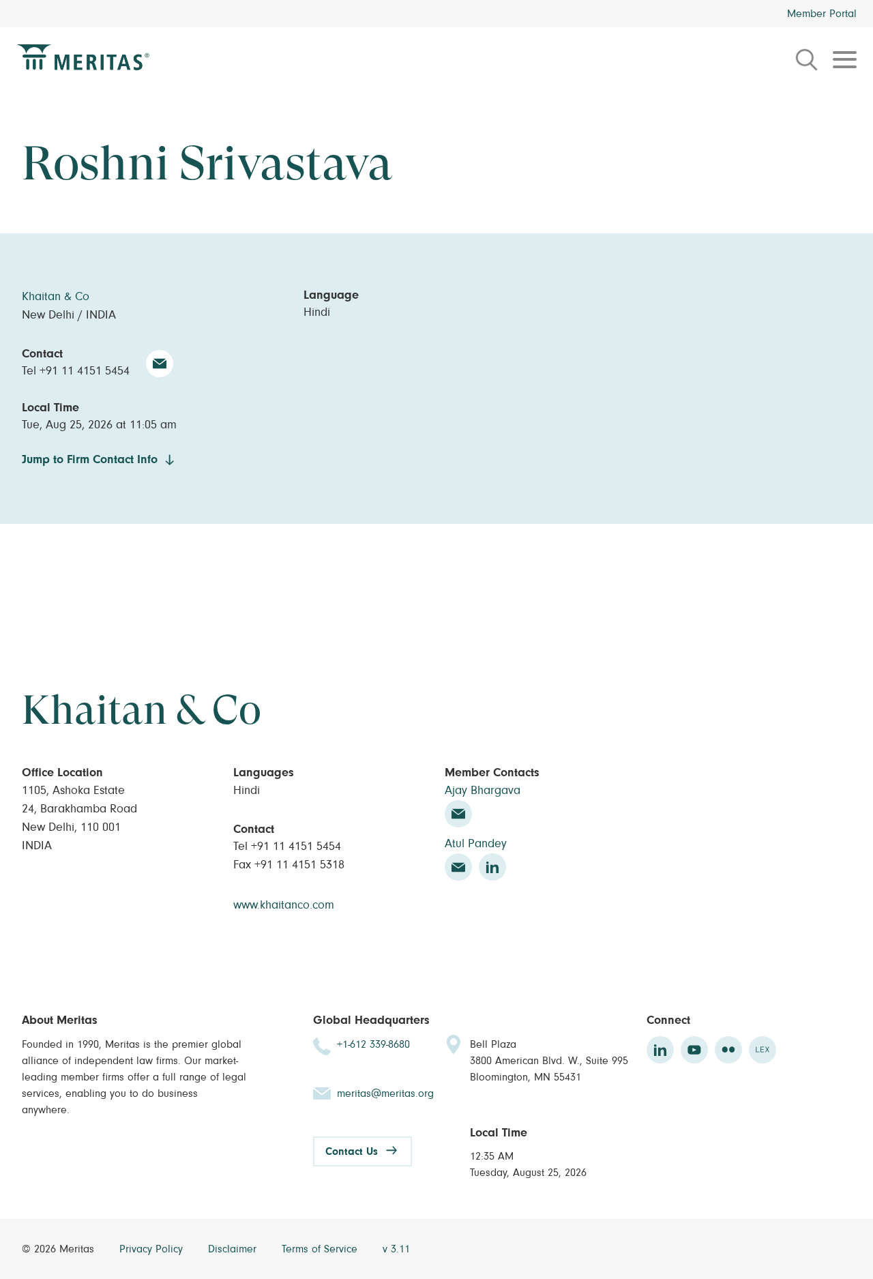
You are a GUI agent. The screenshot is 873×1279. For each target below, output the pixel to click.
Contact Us (351, 1151)
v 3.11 (396, 1249)
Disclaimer (234, 1249)
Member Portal (822, 13)
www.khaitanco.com (283, 905)
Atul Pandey (476, 844)
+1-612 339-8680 (373, 1044)
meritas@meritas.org (385, 1093)
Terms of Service (321, 1249)
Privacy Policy (152, 1249)
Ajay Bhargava (482, 790)
